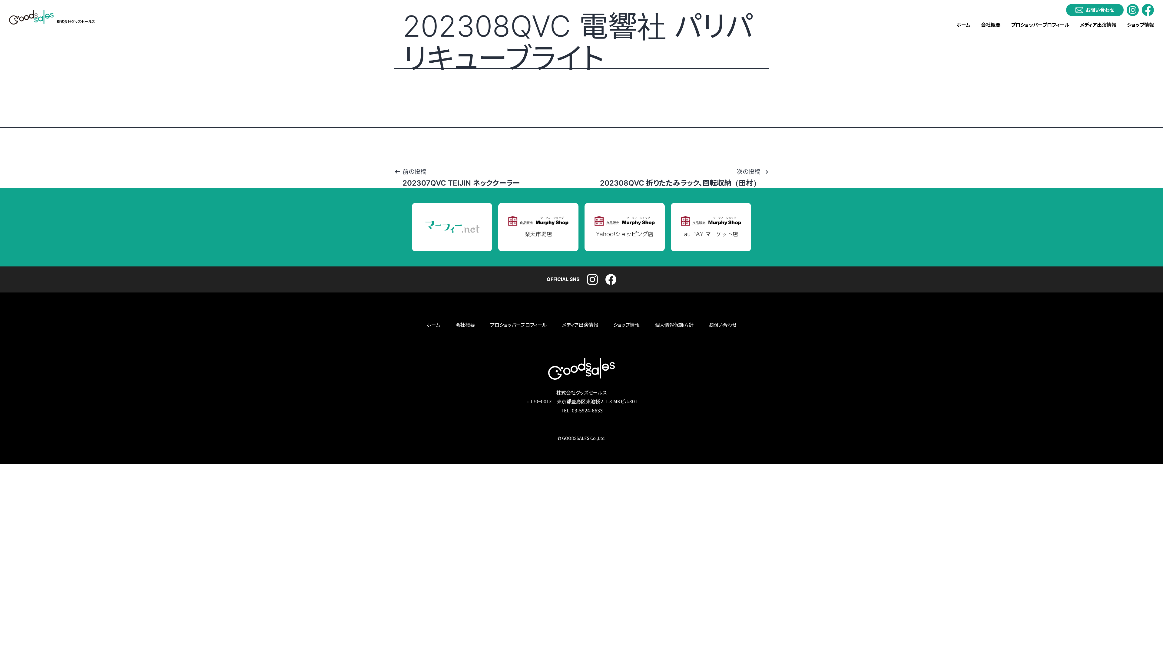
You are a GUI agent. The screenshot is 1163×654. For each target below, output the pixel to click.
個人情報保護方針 (674, 325)
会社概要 (990, 25)
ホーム (963, 25)
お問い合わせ (723, 325)
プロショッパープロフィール (1040, 25)
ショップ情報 (1140, 25)
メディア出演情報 (1098, 25)
